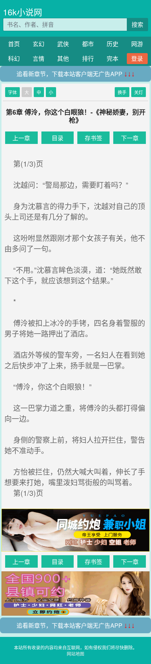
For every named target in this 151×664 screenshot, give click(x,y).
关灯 (138, 92)
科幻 (14, 58)
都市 (88, 44)
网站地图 (75, 653)
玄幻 (38, 44)
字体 (12, 92)
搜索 (137, 24)
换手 (122, 92)
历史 (112, 44)
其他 (63, 58)
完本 (112, 58)
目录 (57, 138)
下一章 (130, 138)
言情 (38, 58)
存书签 (93, 138)
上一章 (21, 138)
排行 (88, 58)
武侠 (63, 44)
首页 (14, 44)
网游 (137, 44)
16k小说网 (22, 12)
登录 (137, 58)
